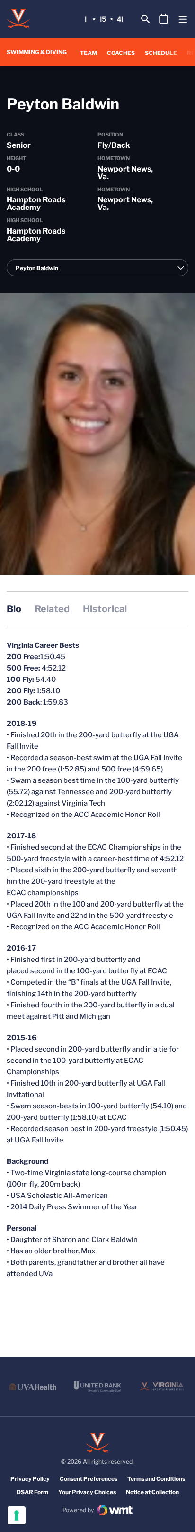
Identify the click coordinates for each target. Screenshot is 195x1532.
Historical (105, 609)
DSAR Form (32, 1492)
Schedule (161, 52)
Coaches (121, 52)
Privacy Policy (30, 1478)
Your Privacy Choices (87, 1492)
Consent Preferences (88, 1478)
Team (88, 52)
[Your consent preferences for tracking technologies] (17, 1515)
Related (52, 609)
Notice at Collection (152, 1492)
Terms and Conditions (156, 1478)
